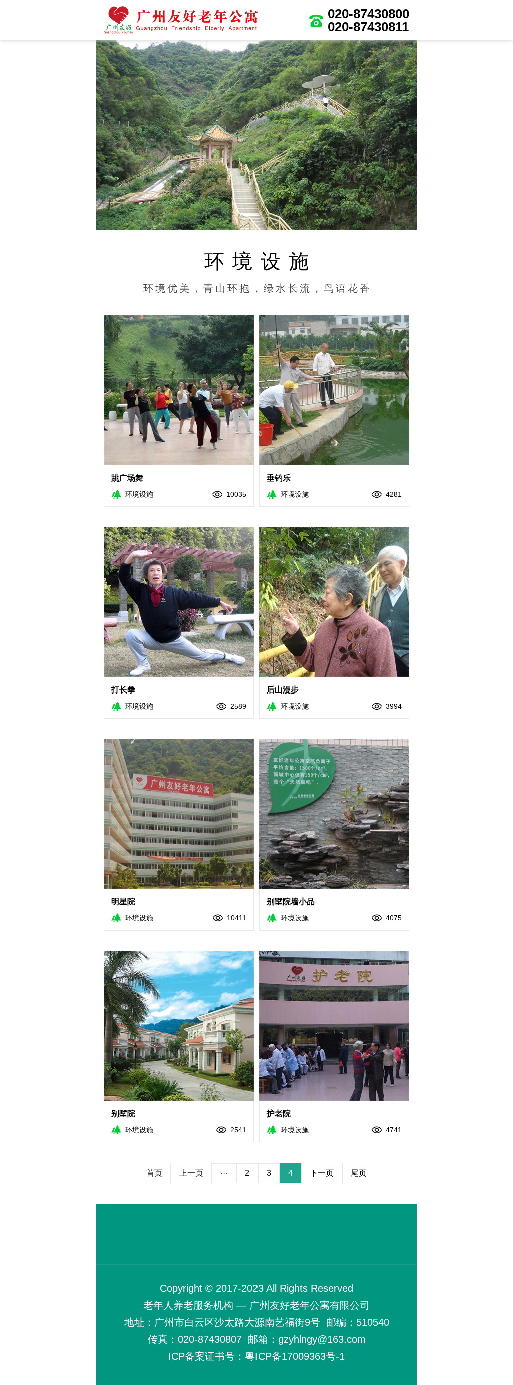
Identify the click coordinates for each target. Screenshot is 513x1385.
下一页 (322, 1173)
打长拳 (123, 689)
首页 (154, 1173)
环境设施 (139, 494)
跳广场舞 (127, 478)
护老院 (279, 1113)
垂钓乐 (279, 478)
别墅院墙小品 (291, 901)
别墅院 (123, 1113)
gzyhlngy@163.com (322, 1339)
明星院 (123, 901)
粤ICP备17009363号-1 (295, 1356)
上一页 (191, 1173)
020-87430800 (368, 13)
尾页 (359, 1173)
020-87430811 (368, 26)
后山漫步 (283, 689)
